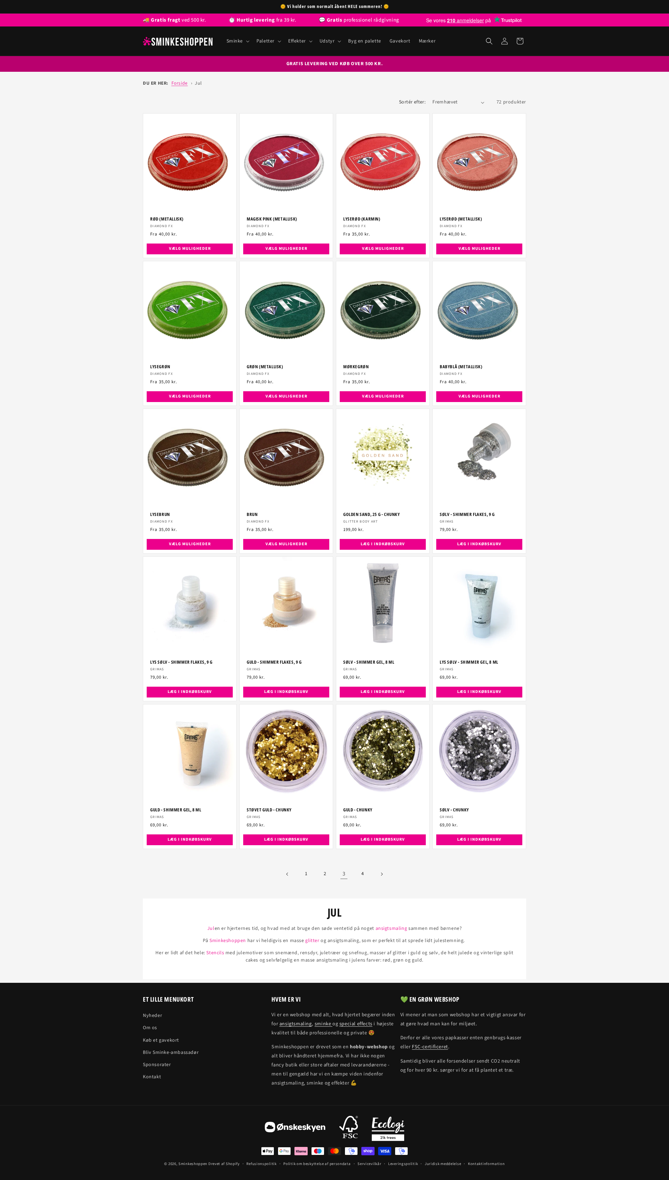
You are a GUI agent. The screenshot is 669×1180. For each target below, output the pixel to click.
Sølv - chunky (454, 810)
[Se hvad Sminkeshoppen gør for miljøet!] (388, 1129)
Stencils (215, 952)
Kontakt (152, 1076)
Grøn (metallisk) (265, 367)
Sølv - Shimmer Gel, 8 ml (368, 662)
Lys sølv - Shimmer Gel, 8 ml (469, 662)
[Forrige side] (287, 874)
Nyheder (152, 1015)
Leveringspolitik (403, 1163)
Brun (252, 514)
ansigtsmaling (391, 928)
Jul (198, 83)
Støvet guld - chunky (269, 810)
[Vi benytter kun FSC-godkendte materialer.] (348, 1129)
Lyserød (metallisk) (461, 219)
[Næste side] (381, 874)
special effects (355, 1023)
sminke (323, 1023)
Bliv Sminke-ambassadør (171, 1052)
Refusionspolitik (261, 1163)
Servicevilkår (369, 1163)
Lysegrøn (160, 367)
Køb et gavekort (161, 1040)
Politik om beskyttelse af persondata (317, 1163)
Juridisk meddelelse (443, 1163)
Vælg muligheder (190, 249)
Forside (179, 83)
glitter (312, 940)
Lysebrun (160, 514)
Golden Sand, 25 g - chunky (371, 514)
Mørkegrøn (356, 367)
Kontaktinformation (486, 1163)
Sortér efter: (412, 102)
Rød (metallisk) (167, 219)
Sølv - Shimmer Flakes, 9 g (467, 514)
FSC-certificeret (430, 1046)
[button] (237, 41)
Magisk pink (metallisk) (272, 219)
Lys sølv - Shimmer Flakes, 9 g (181, 662)
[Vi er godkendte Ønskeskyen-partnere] (295, 1129)
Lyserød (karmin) (361, 219)
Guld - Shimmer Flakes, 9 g (274, 662)
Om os (150, 1027)
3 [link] (344, 874)
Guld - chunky (357, 810)
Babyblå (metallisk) (461, 367)
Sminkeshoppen (227, 940)
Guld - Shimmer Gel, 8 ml (175, 810)
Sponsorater (157, 1064)
